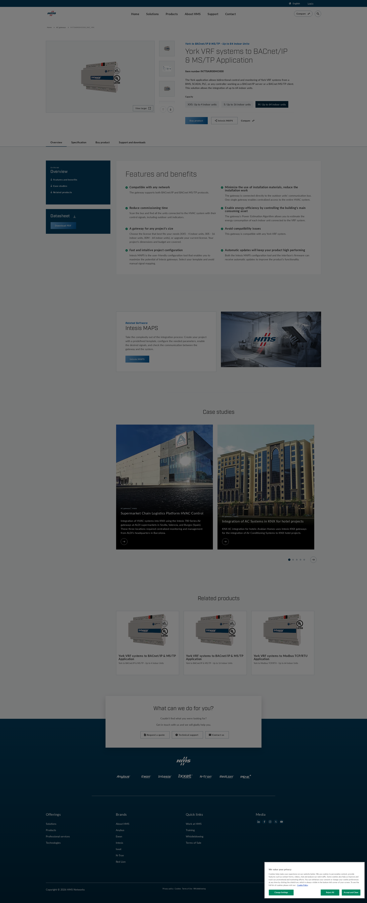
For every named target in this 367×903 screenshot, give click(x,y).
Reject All (330, 892)
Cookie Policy (302, 885)
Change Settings (281, 892)
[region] (314, 880)
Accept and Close (351, 892)
